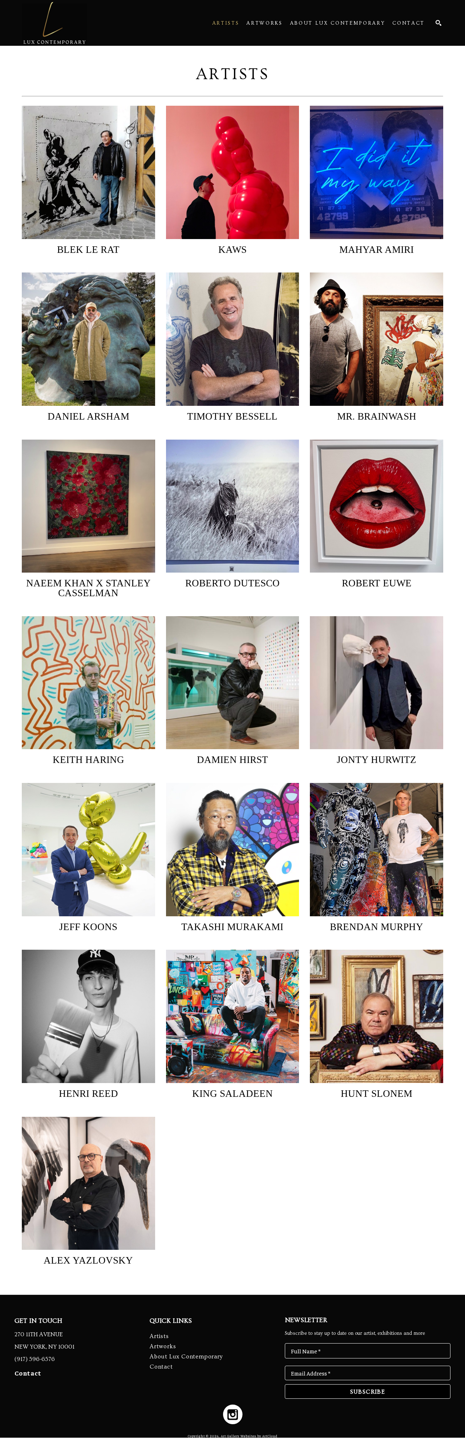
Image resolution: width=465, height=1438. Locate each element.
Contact (28, 1373)
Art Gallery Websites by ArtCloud (249, 1436)
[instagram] (233, 1414)
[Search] (438, 23)
